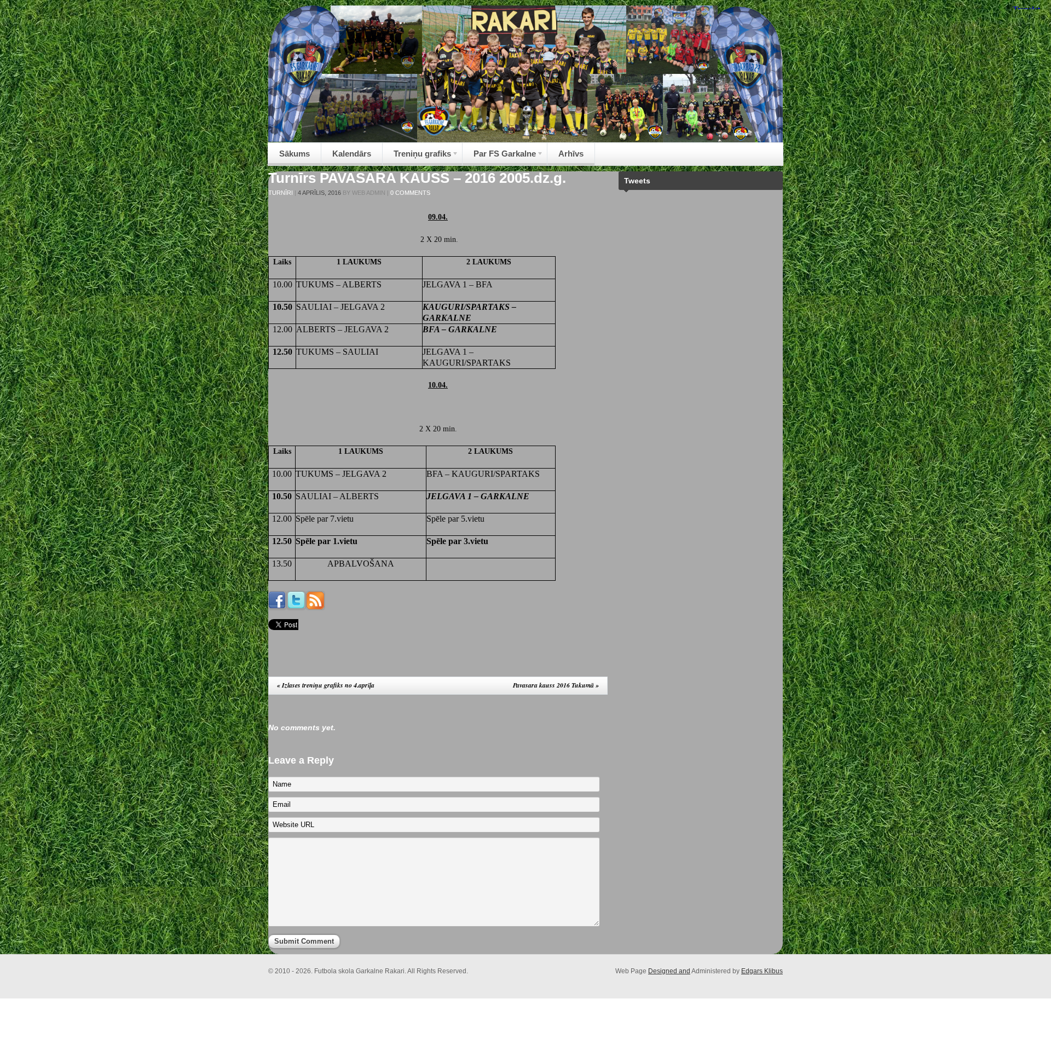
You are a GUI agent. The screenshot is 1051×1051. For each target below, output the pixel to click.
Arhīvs (571, 153)
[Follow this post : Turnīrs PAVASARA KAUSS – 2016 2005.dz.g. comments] (315, 606)
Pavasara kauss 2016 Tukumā (556, 685)
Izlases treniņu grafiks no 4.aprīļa (325, 685)
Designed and (669, 971)
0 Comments (410, 192)
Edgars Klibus (762, 971)
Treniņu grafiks (417, 157)
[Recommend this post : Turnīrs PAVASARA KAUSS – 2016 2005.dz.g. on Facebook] (277, 606)
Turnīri (280, 192)
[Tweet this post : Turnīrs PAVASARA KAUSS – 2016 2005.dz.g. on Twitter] (296, 606)
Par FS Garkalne (499, 157)
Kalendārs (351, 153)
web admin (368, 192)
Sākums (294, 153)
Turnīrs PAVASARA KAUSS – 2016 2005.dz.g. (417, 178)
